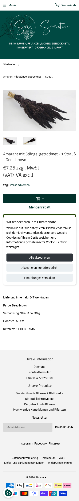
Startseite (9, 64)
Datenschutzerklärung (25, 457)
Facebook (40, 443)
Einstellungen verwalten (39, 277)
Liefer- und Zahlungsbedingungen (24, 462)
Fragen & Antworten (39, 377)
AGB (61, 457)
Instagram (25, 443)
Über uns (39, 366)
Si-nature (40, 477)
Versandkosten (20, 185)
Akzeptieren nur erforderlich (39, 267)
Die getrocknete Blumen (39, 404)
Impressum (48, 457)
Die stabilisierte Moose (39, 398)
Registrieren (64, 427)
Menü (12, 5)
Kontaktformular (40, 372)
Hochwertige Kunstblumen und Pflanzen (39, 409)
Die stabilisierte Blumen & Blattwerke (39, 393)
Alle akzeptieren (39, 257)
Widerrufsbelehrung (60, 462)
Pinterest (54, 443)
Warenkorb (68, 5)
